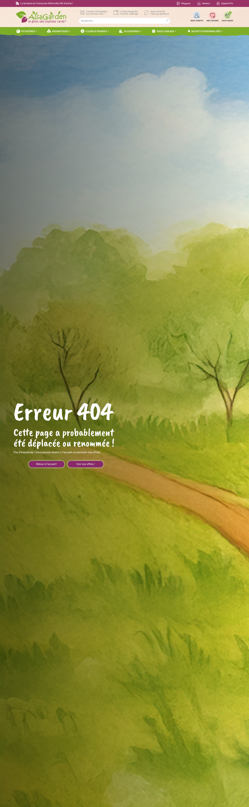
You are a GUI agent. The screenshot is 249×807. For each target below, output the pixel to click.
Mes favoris (213, 21)
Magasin (186, 3)
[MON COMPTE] (197, 15)
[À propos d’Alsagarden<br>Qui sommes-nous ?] (82, 12)
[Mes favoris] (212, 15)
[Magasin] (178, 3)
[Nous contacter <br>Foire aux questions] (146, 12)
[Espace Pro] (218, 3)
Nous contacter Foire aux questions (159, 12)
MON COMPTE (197, 21)
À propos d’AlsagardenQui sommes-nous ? (96, 12)
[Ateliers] (199, 3)
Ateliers (206, 3)
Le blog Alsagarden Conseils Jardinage (129, 12)
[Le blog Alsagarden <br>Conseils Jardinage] (116, 12)
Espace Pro (227, 3)
